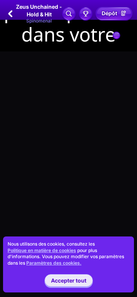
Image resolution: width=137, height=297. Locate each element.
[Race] (85, 14)
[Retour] (10, 14)
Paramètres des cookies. (53, 263)
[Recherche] (69, 14)
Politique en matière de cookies (42, 250)
